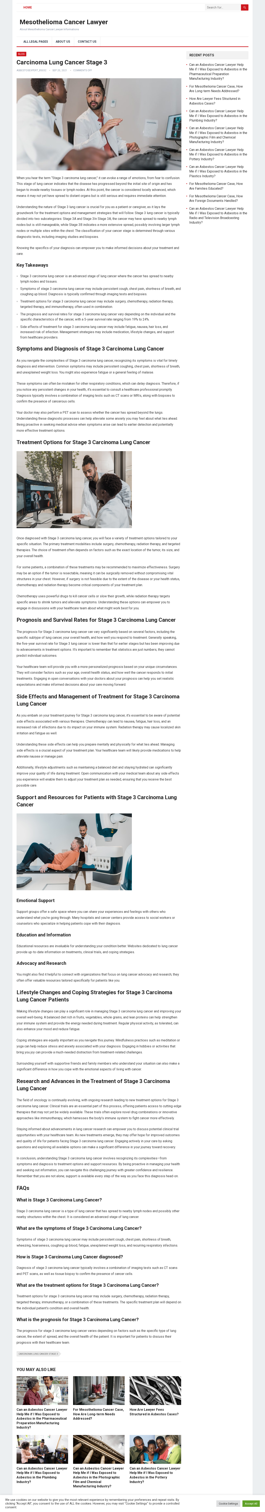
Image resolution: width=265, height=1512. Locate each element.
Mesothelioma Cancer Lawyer (64, 22)
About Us (63, 41)
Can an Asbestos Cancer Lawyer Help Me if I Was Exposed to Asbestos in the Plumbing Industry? (218, 115)
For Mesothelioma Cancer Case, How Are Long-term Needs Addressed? (98, 1414)
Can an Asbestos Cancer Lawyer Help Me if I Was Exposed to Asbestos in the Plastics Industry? (218, 171)
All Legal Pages (35, 41)
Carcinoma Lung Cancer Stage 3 (38, 1354)
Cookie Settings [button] (228, 1503)
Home (27, 7)
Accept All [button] (251, 1503)
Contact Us (87, 41)
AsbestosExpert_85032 (31, 70)
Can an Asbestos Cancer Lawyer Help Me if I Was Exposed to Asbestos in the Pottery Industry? (218, 154)
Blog (21, 54)
